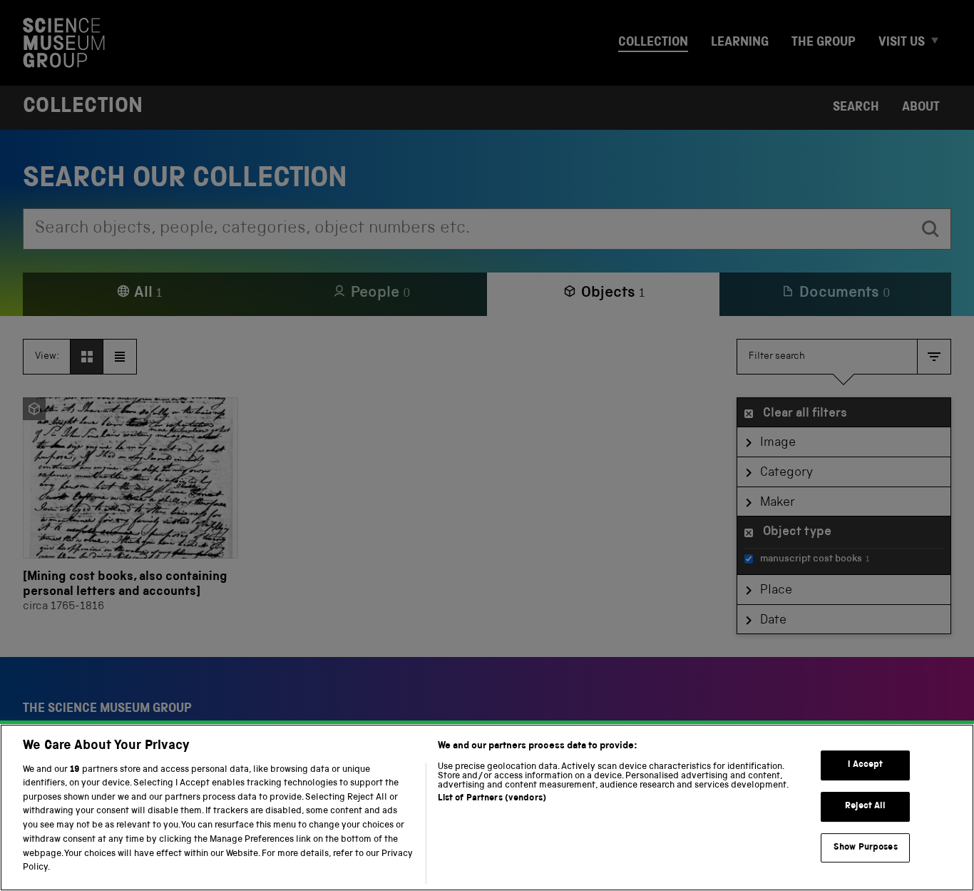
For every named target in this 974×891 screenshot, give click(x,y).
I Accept (865, 765)
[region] (487, 807)
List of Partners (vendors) (492, 798)
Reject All (865, 806)
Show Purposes (866, 847)
